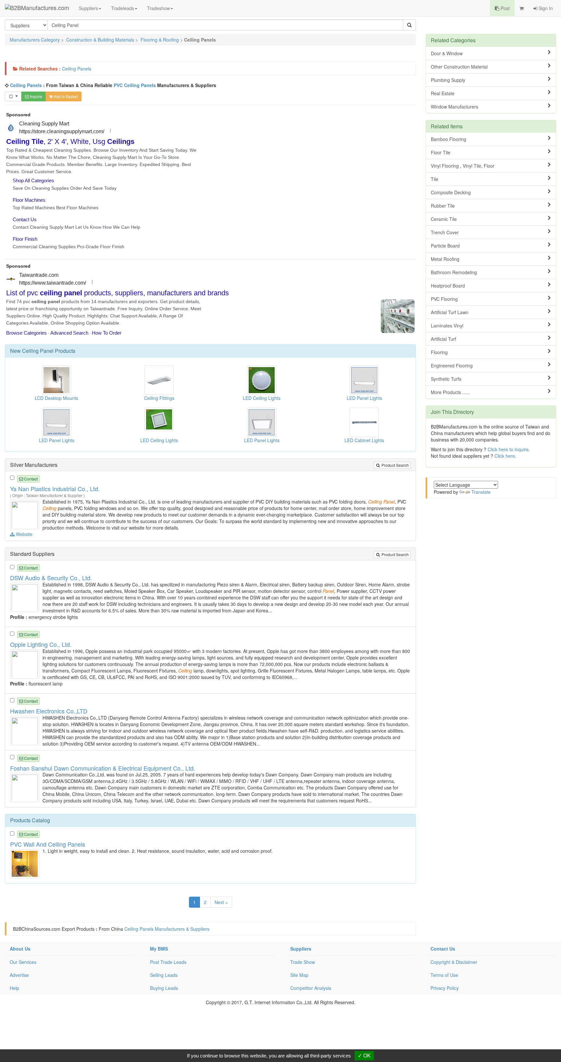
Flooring (439, 352)
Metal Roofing (445, 259)
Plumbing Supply (448, 80)
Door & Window (447, 53)
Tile (434, 179)
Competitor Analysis (310, 988)
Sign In (545, 8)
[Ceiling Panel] (25, 514)
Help (14, 988)
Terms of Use (444, 975)
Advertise (19, 975)
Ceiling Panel (38, 350)
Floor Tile (440, 152)
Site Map (299, 975)
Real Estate (443, 93)
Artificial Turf (443, 339)
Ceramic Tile (444, 219)
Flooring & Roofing (160, 39)
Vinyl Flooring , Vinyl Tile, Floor (462, 165)
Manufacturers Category (35, 39)
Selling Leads (164, 975)
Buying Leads (164, 988)
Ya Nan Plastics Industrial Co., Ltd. (55, 488)
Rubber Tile (443, 205)
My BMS (159, 948)
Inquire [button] (35, 96)
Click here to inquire (508, 449)
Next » (221, 902)
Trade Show (302, 962)
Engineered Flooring (452, 365)
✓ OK (364, 1055)
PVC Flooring (444, 299)
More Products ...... (450, 392)
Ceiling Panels (76, 68)
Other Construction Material (459, 66)
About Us (20, 948)
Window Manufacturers (454, 106)
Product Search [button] (394, 465)
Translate (481, 492)
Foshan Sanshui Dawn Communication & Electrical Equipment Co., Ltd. (102, 768)
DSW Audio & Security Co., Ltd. (51, 577)
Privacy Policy (444, 988)
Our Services (23, 962)
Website (23, 534)
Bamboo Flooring (448, 139)
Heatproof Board (448, 285)
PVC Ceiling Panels (135, 85)
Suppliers (88, 8)
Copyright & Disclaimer (453, 962)
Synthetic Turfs (446, 379)
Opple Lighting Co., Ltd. (40, 644)
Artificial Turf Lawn (449, 312)
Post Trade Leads (168, 962)
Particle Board (445, 245)
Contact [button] (30, 478)
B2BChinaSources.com (36, 929)
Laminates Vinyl (447, 325)
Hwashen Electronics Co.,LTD (48, 711)
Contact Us (442, 948)
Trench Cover (445, 232)
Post (504, 8)
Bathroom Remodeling (454, 272)
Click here (504, 456)
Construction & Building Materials (100, 39)
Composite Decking (451, 192)
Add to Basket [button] (65, 96)
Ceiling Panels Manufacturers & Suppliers (166, 929)
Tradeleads (122, 8)
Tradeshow (158, 8)
